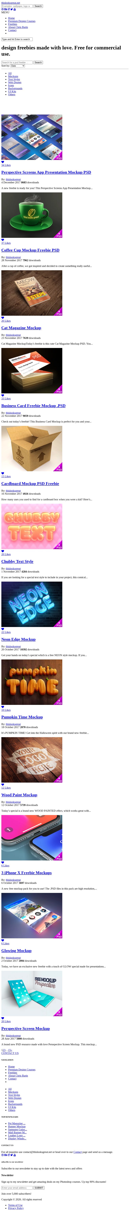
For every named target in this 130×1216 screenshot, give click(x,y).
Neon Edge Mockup (18, 639)
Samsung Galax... (17, 1129)
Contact (12, 30)
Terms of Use (15, 1205)
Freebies (12, 24)
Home (11, 18)
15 (9, 1050)
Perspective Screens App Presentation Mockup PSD (46, 172)
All (10, 73)
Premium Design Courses (21, 21)
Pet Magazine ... (16, 1123)
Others (11, 94)
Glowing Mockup (16, 950)
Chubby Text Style (17, 561)
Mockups (13, 76)
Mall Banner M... (17, 1132)
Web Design (14, 82)
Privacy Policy (16, 1208)
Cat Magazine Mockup (21, 328)
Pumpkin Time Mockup (22, 717)
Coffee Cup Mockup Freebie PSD (30, 250)
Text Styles (14, 79)
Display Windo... (17, 1138)
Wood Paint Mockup (19, 795)
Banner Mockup (17, 1126)
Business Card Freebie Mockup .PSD (33, 405)
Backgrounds (15, 88)
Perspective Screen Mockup (25, 1028)
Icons (11, 85)
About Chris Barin (18, 27)
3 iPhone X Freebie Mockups (26, 873)
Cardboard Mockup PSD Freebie (30, 483)
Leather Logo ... (16, 1135)
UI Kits (12, 91)
